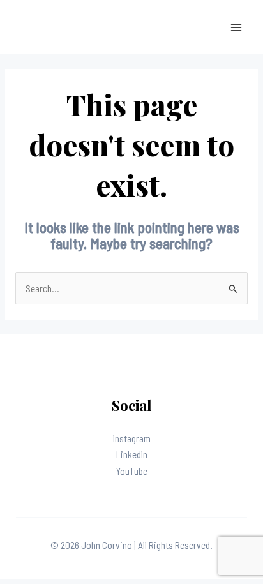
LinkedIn (131, 454)
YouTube (131, 471)
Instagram (132, 438)
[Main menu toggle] (236, 27)
